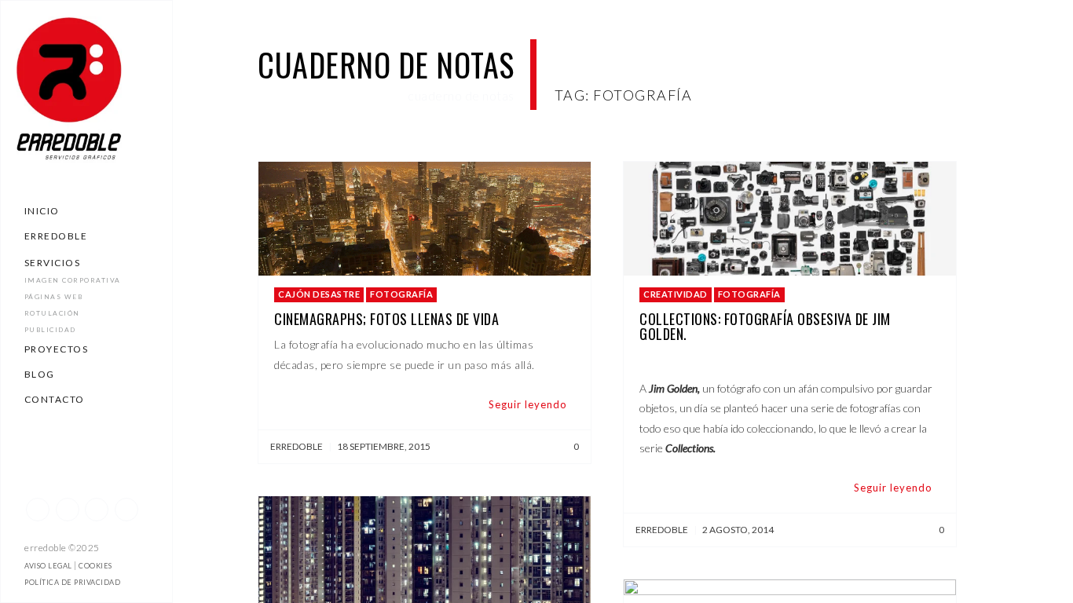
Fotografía (401, 294)
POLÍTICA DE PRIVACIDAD (72, 582)
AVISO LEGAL (48, 565)
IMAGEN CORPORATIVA (72, 280)
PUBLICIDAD (50, 330)
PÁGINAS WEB (53, 297)
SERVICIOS (52, 263)
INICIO (42, 211)
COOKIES (95, 565)
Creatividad (675, 294)
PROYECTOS (56, 349)
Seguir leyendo (528, 404)
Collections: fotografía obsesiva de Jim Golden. (765, 327)
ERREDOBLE (56, 236)
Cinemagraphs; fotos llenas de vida (386, 319)
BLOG (39, 374)
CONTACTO (54, 399)
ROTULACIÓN (52, 313)
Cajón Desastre (319, 294)
